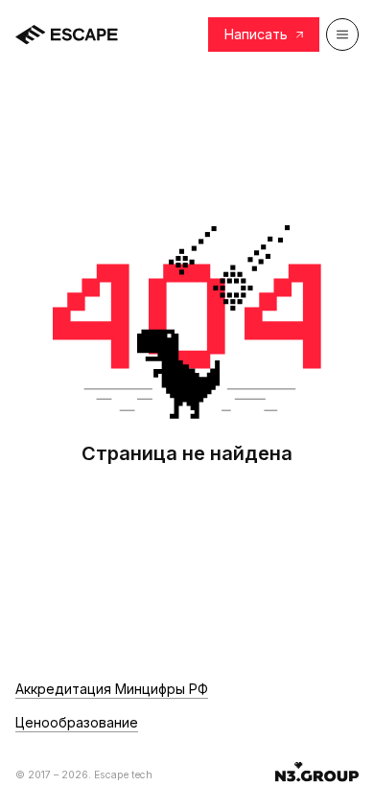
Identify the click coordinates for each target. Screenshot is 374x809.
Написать (256, 34)
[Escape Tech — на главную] (66, 34)
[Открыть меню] (342, 34)
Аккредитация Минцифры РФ (111, 689)
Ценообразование (76, 722)
